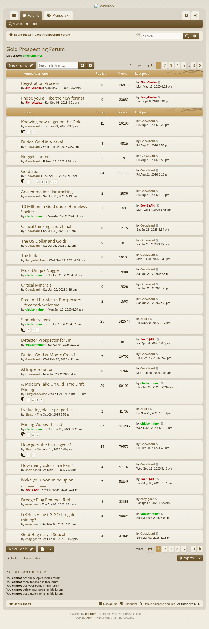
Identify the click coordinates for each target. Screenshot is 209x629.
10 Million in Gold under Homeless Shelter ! (54, 209)
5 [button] (184, 65)
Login (33, 23)
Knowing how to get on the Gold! (52, 121)
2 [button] (165, 65)
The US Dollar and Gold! (43, 241)
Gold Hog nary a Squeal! (43, 534)
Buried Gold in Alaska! (42, 142)
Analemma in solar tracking (47, 191)
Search (17, 23)
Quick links (15, 17)
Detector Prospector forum (46, 340)
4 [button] (177, 65)
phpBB (89, 613)
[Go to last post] (159, 82)
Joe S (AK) (148, 205)
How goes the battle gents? (46, 444)
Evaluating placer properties (47, 409)
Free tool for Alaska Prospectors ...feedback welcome (51, 302)
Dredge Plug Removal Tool (45, 499)
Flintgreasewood (36, 394)
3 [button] (171, 65)
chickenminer (32, 55)
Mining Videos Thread (41, 424)
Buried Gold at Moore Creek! (48, 354)
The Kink (29, 255)
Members (59, 15)
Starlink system (35, 319)
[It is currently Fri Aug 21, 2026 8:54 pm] (138, 35)
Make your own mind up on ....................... (47, 482)
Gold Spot (30, 171)
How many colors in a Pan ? (47, 465)
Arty (89, 617)
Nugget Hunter (35, 156)
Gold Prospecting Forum (35, 49)
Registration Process (40, 83)
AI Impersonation (37, 369)
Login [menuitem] (196, 17)
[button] (150, 65)
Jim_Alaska (33, 87)
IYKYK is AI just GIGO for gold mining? (48, 517)
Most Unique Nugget (40, 270)
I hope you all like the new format (52, 98)
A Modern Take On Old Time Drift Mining (52, 386)
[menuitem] (186, 15)
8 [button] (194, 65)
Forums (33, 15)
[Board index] (104, 6)
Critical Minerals (36, 285)
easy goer (32, 469)
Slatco (144, 318)
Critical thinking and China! (46, 226)
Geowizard (32, 126)
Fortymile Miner (35, 260)
